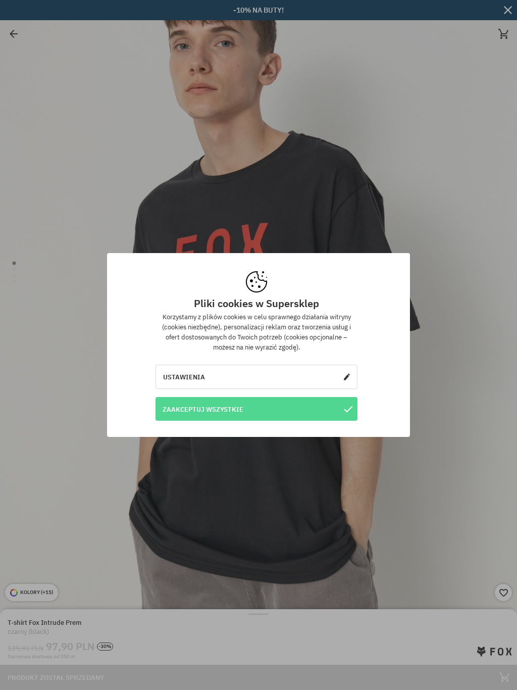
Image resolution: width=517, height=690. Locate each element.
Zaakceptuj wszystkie (203, 409)
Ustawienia (184, 376)
